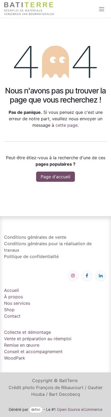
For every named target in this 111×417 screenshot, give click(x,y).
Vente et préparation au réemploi (37, 338)
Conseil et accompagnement (33, 351)
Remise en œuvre (21, 345)
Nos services (17, 303)
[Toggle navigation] (101, 8)
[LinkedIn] (100, 275)
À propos (13, 296)
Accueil (11, 290)
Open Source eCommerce (79, 409)
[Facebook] (86, 275)
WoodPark (14, 358)
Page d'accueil (55, 176)
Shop (9, 309)
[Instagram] (73, 275)
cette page (67, 125)
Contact (12, 316)
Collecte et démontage (27, 332)
